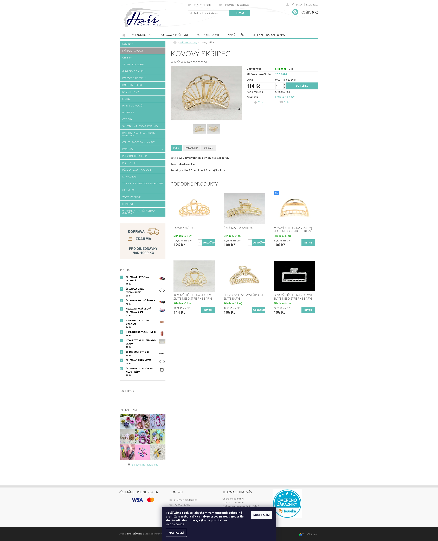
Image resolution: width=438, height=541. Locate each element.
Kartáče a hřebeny (134, 78)
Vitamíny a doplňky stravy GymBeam (139, 212)
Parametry (191, 147)
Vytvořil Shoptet (310, 534)
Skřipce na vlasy (132, 50)
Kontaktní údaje (208, 35)
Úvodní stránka (124, 35)
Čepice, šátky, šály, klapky (138, 142)
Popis (176, 147)
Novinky (127, 43)
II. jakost (127, 204)
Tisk (260, 102)
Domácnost (130, 176)
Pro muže (128, 190)
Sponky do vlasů (133, 64)
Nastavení (176, 533)
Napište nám (236, 35)
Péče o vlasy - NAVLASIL (136, 169)
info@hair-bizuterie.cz (185, 499)
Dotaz (287, 102)
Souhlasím (261, 515)
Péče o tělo (130, 162)
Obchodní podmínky (233, 498)
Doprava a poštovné (174, 35)
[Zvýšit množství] (284, 84)
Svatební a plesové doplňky (140, 126)
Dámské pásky (131, 91)
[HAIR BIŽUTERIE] (152, 21)
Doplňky (127, 149)
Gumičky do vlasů (133, 71)
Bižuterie (128, 112)
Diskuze (208, 147)
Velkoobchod (142, 35)
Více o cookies (175, 524)
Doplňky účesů (132, 85)
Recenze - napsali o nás (269, 35)
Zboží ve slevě (131, 197)
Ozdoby (127, 119)
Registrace (312, 4)
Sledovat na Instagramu (145, 464)
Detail (308, 242)
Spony (126, 98)
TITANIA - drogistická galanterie (142, 183)
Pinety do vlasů (132, 105)
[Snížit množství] (284, 87)
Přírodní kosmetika (134, 156)
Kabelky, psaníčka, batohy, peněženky (139, 134)
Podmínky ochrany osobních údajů (240, 506)
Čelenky (127, 57)
